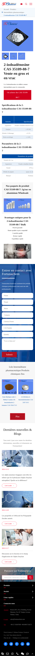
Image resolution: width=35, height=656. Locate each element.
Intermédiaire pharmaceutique (14, 12)
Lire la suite (9, 485)
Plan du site (7, 638)
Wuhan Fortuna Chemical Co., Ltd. (16, 634)
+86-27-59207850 (15, 624)
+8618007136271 (26, 624)
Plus (17, 416)
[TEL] (17, 653)
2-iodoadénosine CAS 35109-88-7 (15, 15)
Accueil (6, 9)
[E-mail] (7, 653)
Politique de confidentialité (20, 638)
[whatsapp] (12, 653)
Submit (9, 354)
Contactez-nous (9, 603)
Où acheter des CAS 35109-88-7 (17, 94)
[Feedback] (27, 653)
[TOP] (32, 653)
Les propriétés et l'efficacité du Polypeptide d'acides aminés (16, 517)
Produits (13, 9)
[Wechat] (22, 653)
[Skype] (2, 653)
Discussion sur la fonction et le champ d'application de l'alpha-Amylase (15, 555)
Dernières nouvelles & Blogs (17, 431)
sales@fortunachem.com (17, 619)
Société (6, 591)
